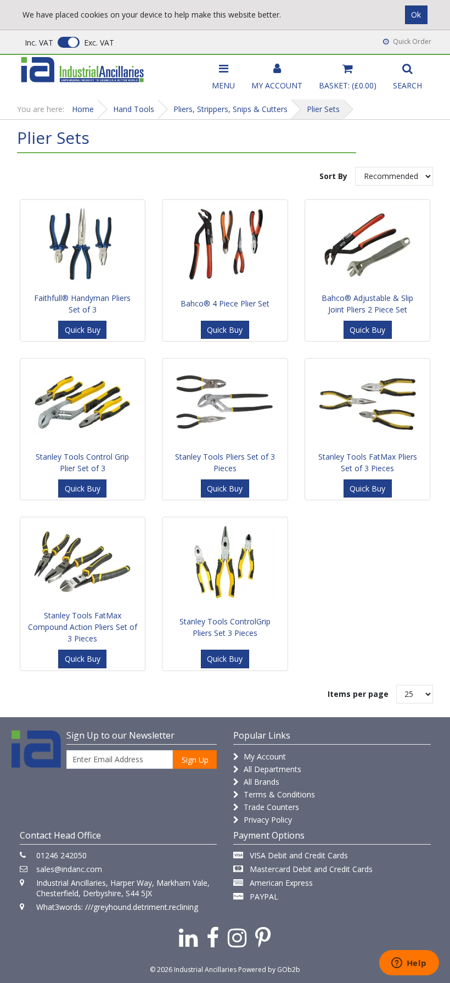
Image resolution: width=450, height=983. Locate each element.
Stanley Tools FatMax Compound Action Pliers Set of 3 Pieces (82, 627)
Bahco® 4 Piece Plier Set (225, 303)
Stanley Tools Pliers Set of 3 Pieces (225, 462)
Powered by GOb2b (269, 969)
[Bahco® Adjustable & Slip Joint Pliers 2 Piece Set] (367, 244)
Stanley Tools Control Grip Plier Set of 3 (82, 462)
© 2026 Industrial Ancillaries (193, 969)
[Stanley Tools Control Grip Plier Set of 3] (82, 403)
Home (83, 109)
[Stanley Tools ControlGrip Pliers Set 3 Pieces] (225, 562)
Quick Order (411, 41)
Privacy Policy (266, 819)
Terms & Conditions (278, 794)
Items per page (358, 694)
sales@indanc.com (69, 869)
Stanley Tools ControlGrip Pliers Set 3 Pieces (225, 627)
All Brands (260, 782)
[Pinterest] (263, 937)
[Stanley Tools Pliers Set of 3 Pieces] (225, 403)
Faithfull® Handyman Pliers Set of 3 (82, 304)
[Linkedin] (188, 937)
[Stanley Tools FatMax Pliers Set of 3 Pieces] (367, 403)
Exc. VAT (99, 42)
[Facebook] (212, 937)
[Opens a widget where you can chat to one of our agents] (409, 964)
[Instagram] (237, 937)
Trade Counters (270, 807)
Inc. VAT (39, 42)
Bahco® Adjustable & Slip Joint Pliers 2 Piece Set (367, 304)
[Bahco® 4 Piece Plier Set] (225, 244)
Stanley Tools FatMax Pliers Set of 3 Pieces (367, 462)
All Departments (271, 769)
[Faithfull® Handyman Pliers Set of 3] (82, 244)
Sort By (333, 176)
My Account (263, 756)
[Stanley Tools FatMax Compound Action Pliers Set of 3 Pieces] (82, 562)
